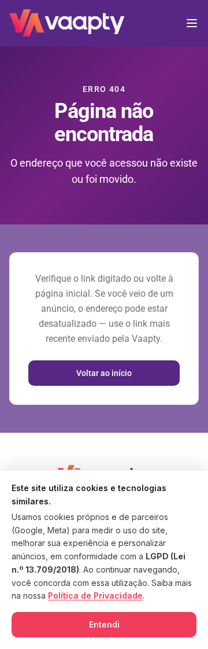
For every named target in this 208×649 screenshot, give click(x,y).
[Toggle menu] (192, 23)
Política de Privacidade (95, 595)
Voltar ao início (104, 373)
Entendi (104, 624)
